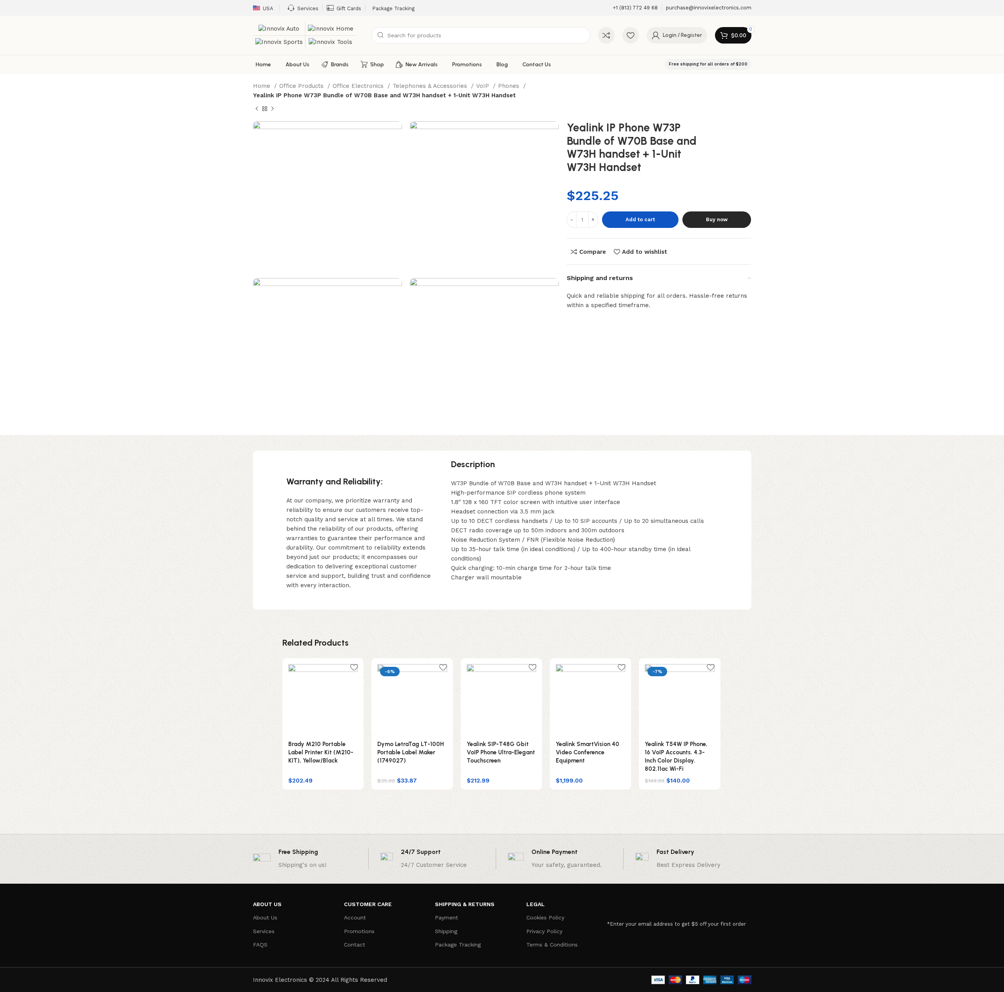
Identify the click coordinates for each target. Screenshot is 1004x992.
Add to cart (640, 219)
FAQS (260, 944)
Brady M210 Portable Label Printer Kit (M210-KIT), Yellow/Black (320, 752)
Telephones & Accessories (431, 85)
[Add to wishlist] (354, 667)
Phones (509, 85)
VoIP (483, 85)
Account (355, 917)
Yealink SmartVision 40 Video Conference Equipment (587, 752)
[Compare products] (606, 35)
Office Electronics (359, 85)
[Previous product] (257, 109)
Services (264, 931)
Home (262, 85)
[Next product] (272, 109)
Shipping (446, 931)
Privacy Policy (544, 931)
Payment (446, 917)
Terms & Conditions (552, 944)
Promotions (359, 931)
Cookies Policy (545, 917)
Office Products (302, 85)
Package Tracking (458, 944)
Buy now (717, 219)
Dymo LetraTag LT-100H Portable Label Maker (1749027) (410, 752)
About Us (265, 917)
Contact (354, 944)
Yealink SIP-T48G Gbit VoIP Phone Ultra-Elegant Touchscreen (501, 752)
